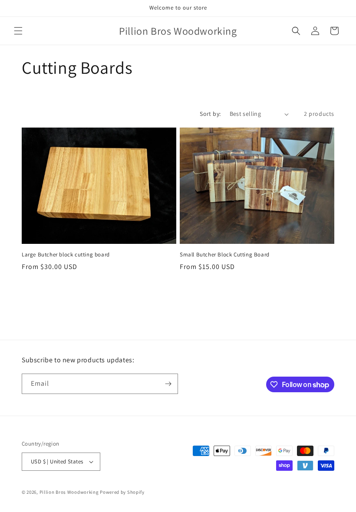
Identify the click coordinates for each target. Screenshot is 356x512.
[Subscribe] (168, 384)
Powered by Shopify (122, 492)
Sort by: (210, 114)
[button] (18, 30)
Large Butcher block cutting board (66, 254)
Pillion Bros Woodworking (69, 492)
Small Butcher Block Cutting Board (225, 254)
